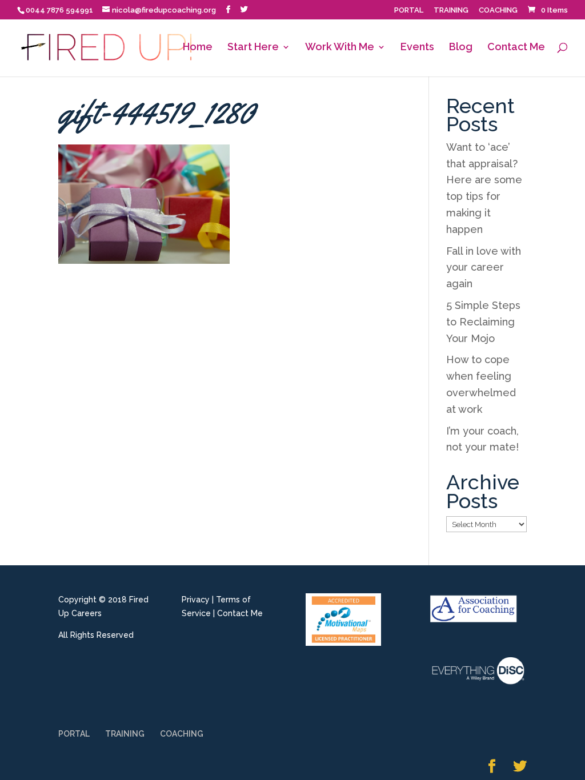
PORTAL (408, 10)
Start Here (253, 48)
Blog (460, 48)
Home (198, 48)
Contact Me (516, 48)
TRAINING (451, 10)
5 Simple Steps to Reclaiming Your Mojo (483, 321)
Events (417, 48)
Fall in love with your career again (483, 267)
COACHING (498, 10)
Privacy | (198, 599)
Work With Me (339, 48)
